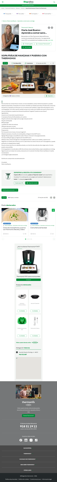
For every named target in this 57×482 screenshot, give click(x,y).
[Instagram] (31, 440)
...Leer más (50, 40)
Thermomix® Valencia (10, 8)
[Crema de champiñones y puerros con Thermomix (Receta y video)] (15, 216)
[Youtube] (26, 440)
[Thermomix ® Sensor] (35, 321)
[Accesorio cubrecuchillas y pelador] (22, 296)
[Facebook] (20, 440)
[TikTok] (36, 440)
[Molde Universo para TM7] (22, 321)
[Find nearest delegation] (2, 2)
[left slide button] (2, 239)
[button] (54, 2)
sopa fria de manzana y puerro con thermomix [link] (36, 8)
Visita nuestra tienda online (28, 5)
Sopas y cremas (7, 223)
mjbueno (18, 8)
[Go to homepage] (28, 2)
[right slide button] (54, 239)
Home (2, 8)
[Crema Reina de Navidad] (42, 216)
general (22, 8)
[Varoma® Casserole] (35, 296)
